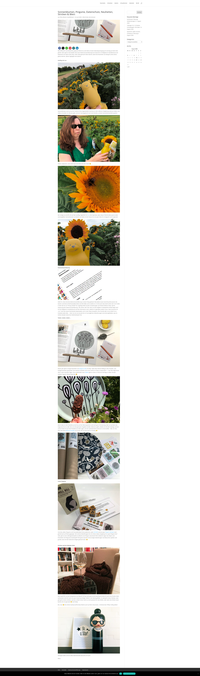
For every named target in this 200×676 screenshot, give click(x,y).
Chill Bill (96, 532)
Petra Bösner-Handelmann (67, 17)
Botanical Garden (70, 430)
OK (120, 673)
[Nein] (198, 673)
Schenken (109, 3)
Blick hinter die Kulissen (89, 17)
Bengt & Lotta (82, 368)
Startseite (102, 3)
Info (59, 670)
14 (136, 57)
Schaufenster (123, 3)
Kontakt (64, 670)
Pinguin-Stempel (109, 532)
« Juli (128, 66)
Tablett (87, 372)
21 (136, 60)
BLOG (137, 3)
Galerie (116, 3)
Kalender (131, 3)
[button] (59, 48)
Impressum (85, 670)
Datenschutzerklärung (74, 670)
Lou (88, 215)
